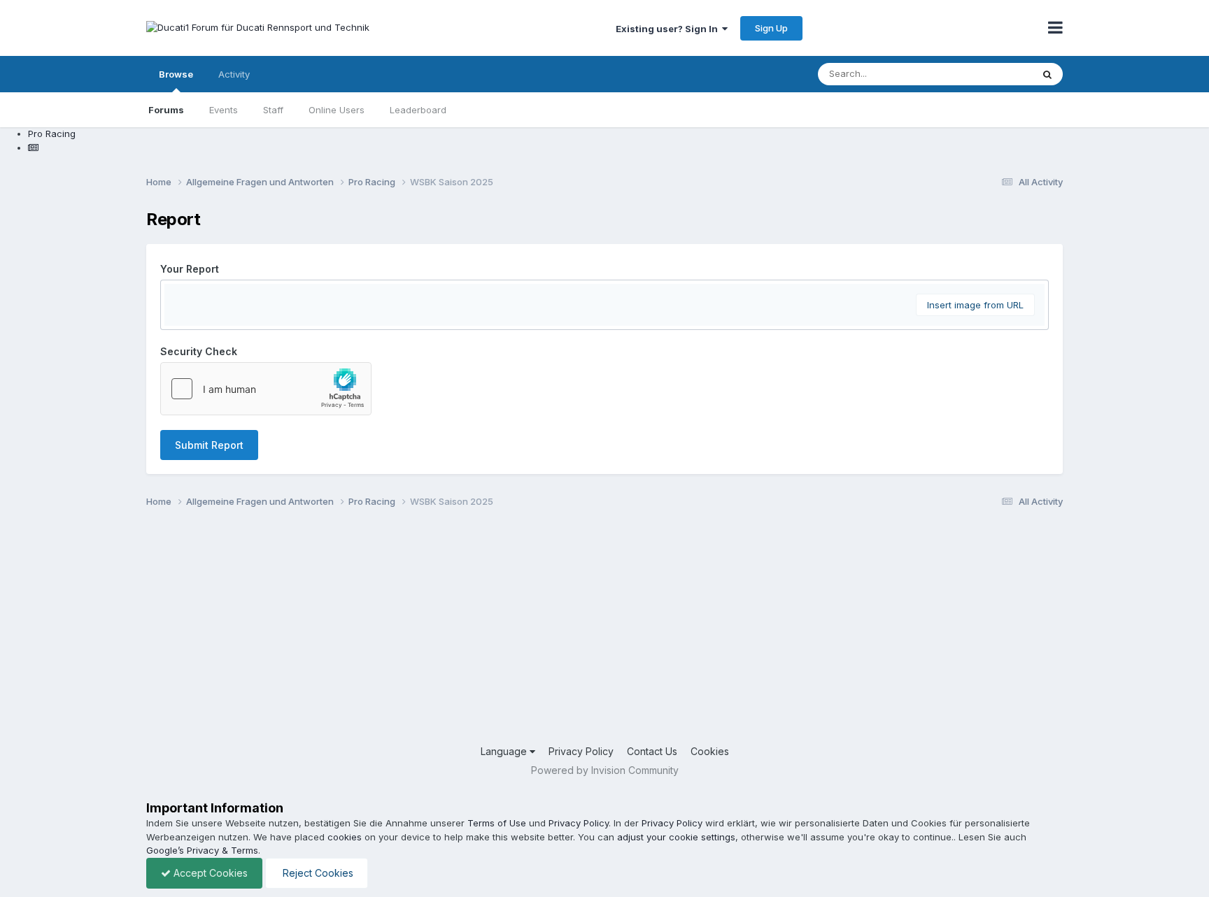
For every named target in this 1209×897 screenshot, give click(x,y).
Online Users (337, 109)
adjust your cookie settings (676, 836)
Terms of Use (496, 822)
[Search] (1047, 74)
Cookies (710, 751)
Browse (176, 74)
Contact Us (652, 751)
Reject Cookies (316, 873)
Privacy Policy (581, 751)
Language (505, 751)
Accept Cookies (209, 873)
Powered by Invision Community (605, 770)
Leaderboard (418, 109)
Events (223, 109)
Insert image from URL (975, 304)
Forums (166, 109)
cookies (344, 836)
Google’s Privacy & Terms (202, 850)
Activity (234, 74)
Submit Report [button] (209, 445)
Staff (273, 109)
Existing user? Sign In (669, 28)
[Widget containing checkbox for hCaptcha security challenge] (266, 388)
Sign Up (771, 28)
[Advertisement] (566, 632)
